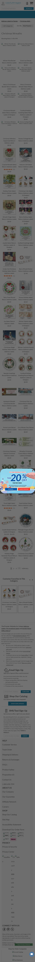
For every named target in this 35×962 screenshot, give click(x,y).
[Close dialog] (32, 471)
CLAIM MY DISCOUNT (24, 489)
